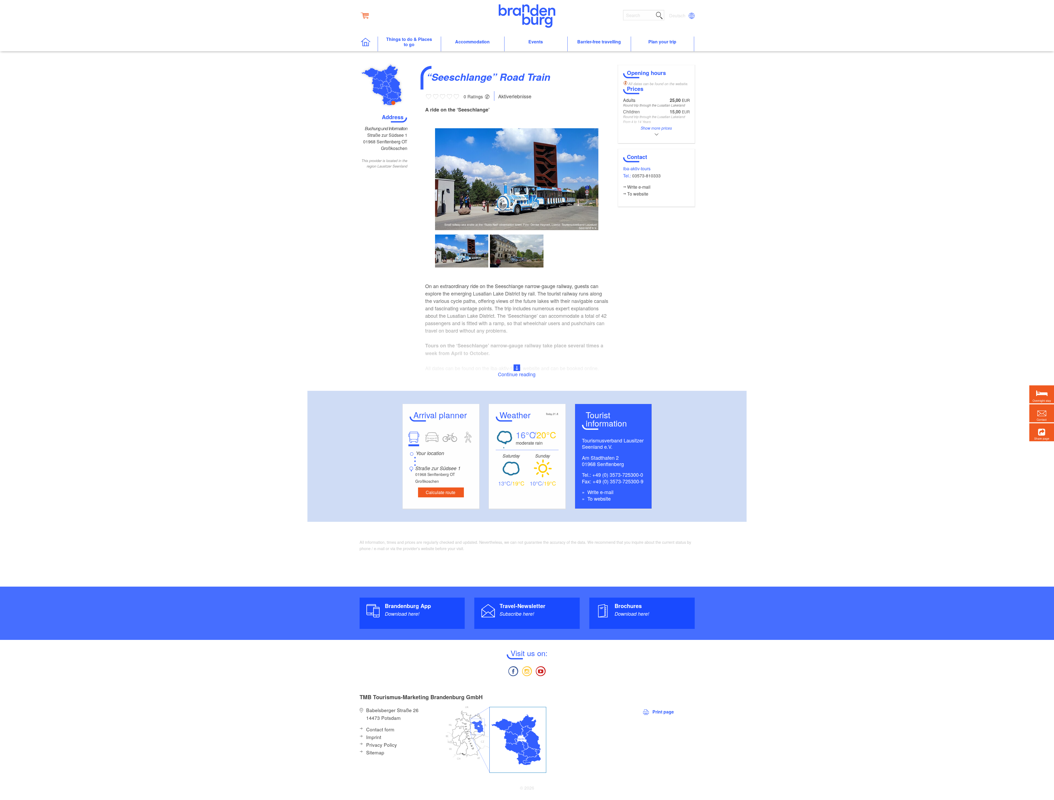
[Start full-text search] (659, 14)
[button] (1041, 432)
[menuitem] (677, 15)
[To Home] (368, 44)
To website (598, 498)
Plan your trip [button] (662, 42)
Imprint (373, 737)
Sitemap (375, 752)
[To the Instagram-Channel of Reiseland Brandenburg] (527, 671)
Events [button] (535, 42)
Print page (663, 712)
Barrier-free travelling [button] (599, 42)
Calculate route (440, 492)
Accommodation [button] (472, 42)
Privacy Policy (381, 744)
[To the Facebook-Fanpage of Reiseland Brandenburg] (513, 671)
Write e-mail (599, 491)
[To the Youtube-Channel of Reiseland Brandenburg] (541, 671)
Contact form (380, 729)
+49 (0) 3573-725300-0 (617, 474)
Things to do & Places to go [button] (409, 42)
